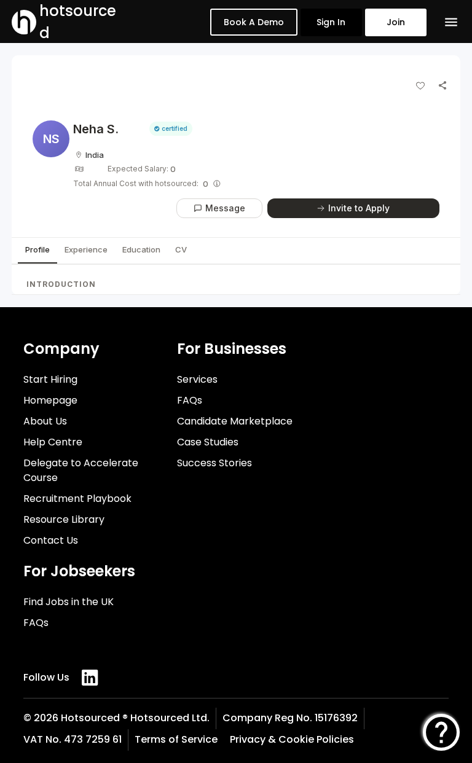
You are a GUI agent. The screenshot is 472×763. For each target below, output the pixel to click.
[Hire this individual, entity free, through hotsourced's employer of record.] (217, 184)
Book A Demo (254, 22)
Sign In (331, 22)
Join (396, 22)
